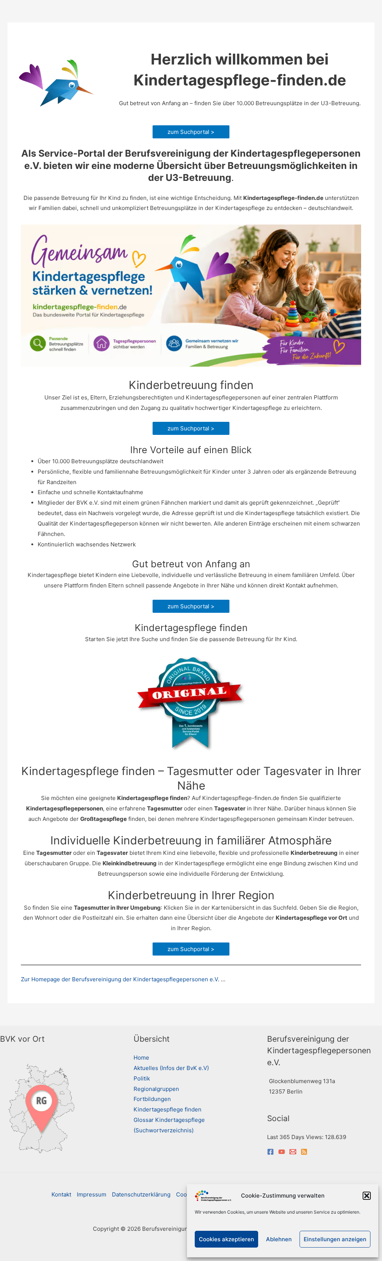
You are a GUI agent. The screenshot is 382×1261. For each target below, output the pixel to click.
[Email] (292, 1151)
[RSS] (304, 1151)
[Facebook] (270, 1151)
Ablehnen (279, 1239)
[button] (366, 1195)
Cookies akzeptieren (226, 1239)
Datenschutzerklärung (141, 1194)
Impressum (91, 1194)
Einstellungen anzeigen (335, 1239)
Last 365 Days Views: (296, 1137)
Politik (142, 1078)
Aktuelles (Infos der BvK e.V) (171, 1068)
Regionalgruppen (156, 1088)
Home (141, 1057)
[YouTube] (281, 1151)
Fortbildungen (152, 1098)
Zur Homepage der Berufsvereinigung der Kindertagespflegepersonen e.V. (120, 979)
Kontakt (61, 1194)
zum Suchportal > (191, 131)
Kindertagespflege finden (167, 1109)
